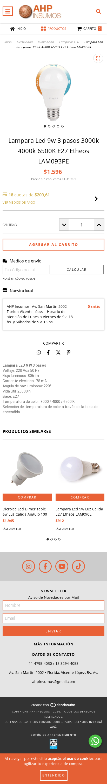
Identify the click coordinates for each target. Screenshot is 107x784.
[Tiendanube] (53, 706)
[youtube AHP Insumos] (61, 566)
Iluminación (46, 42)
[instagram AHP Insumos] (28, 566)
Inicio (8, 42)
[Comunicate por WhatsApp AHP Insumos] (95, 741)
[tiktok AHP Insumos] (78, 566)
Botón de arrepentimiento (53, 735)
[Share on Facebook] (48, 352)
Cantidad (10, 225)
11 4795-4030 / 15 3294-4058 (53, 663)
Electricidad (25, 42)
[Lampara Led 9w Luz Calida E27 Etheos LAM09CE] (80, 469)
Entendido (53, 775)
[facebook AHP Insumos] (45, 566)
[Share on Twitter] (58, 352)
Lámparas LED (69, 42)
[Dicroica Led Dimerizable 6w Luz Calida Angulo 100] (27, 469)
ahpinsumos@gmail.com (53, 681)
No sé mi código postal (19, 278)
